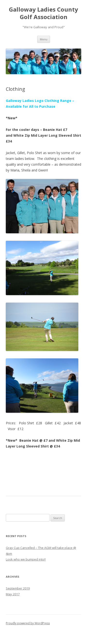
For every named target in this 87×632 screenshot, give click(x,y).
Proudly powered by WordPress (28, 623)
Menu (43, 39)
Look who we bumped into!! (26, 559)
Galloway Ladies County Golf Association (43, 13)
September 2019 (18, 588)
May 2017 (13, 594)
